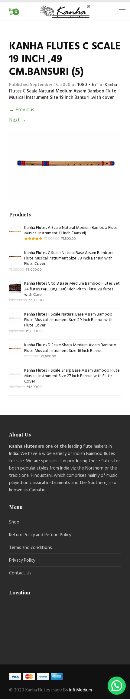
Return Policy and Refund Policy (40, 535)
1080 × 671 (88, 85)
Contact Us (20, 573)
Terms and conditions (30, 547)
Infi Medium (80, 690)
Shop (14, 522)
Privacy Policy (22, 560)
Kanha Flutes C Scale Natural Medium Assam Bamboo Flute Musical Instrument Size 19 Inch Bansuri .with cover (63, 91)
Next (17, 120)
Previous (21, 110)
